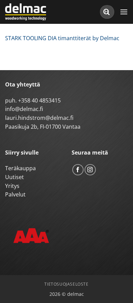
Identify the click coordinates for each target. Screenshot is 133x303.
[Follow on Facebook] (78, 169)
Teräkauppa (20, 168)
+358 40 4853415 (39, 100)
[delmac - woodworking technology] (35, 12)
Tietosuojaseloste (66, 284)
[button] (124, 11)
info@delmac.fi (24, 109)
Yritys (12, 186)
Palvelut (15, 194)
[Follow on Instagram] (90, 169)
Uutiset (14, 177)
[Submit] (107, 11)
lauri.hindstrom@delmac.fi (39, 118)
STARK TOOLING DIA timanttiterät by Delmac (62, 38)
